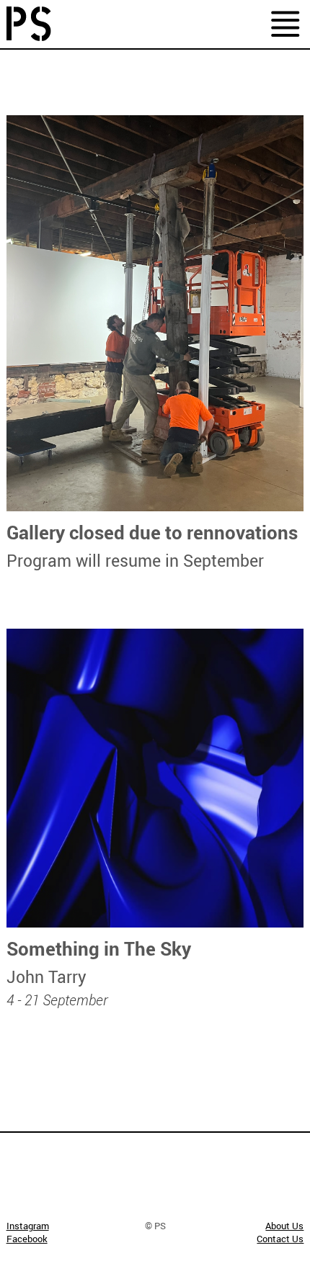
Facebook (27, 1238)
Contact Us (280, 1238)
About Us (284, 1225)
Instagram (27, 1225)
